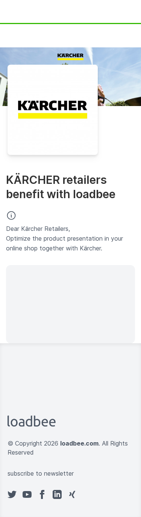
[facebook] (42, 494)
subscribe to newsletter (41, 473)
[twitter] (12, 494)
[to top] (78, 494)
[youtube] (27, 494)
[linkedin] (57, 494)
